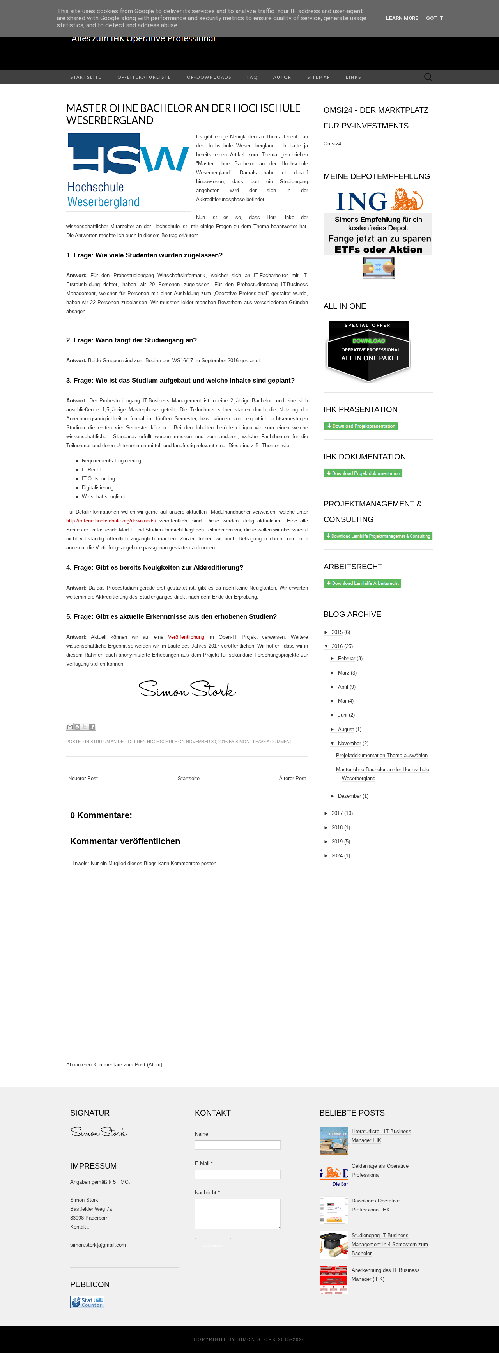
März (343, 673)
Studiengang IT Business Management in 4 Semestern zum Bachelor (390, 1244)
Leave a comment (272, 741)
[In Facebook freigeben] (92, 727)
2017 (337, 813)
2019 (337, 842)
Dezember (349, 796)
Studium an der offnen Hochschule (133, 741)
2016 (337, 646)
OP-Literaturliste (144, 77)
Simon (242, 741)
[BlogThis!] (77, 727)
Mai (342, 701)
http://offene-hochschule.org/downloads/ (112, 521)
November (349, 743)
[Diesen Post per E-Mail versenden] (70, 727)
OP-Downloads (209, 77)
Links (353, 77)
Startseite (86, 77)
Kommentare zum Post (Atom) (127, 1065)
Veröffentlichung (188, 637)
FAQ (252, 77)
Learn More (402, 18)
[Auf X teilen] (84, 727)
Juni (342, 715)
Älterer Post (292, 778)
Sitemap (318, 77)
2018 (337, 828)
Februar (346, 658)
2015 (337, 632)
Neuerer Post (83, 778)
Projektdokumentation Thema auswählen (382, 755)
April (343, 687)
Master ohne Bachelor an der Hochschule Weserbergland (183, 114)
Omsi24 (332, 144)
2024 (337, 856)
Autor (282, 77)
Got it (435, 18)
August (346, 729)
